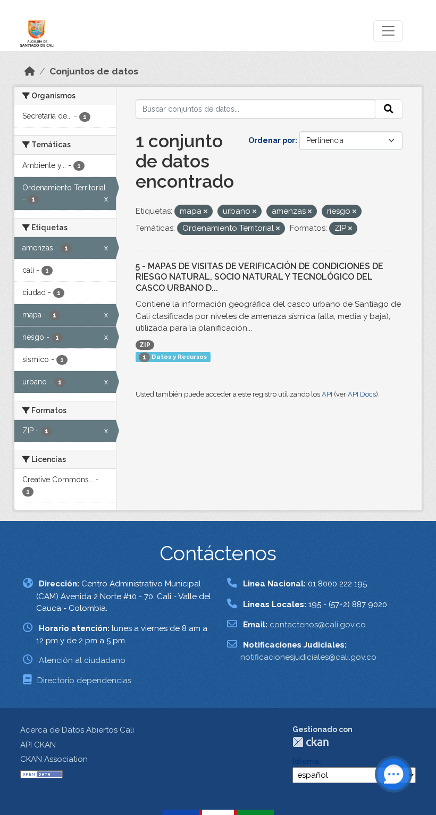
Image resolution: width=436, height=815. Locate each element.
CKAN (310, 741)
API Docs (362, 394)
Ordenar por (271, 140)
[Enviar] (389, 109)
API (327, 394)
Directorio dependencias (84, 680)
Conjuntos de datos (93, 71)
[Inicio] (29, 71)
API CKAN (38, 745)
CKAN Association (54, 759)
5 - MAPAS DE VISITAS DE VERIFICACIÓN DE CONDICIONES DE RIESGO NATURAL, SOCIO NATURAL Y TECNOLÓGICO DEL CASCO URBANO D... (259, 277)
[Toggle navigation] (388, 30)
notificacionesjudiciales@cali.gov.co (308, 657)
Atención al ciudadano (82, 660)
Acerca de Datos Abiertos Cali (77, 730)
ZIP (144, 345)
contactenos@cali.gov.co (318, 624)
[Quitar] (205, 211)
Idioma (305, 761)
